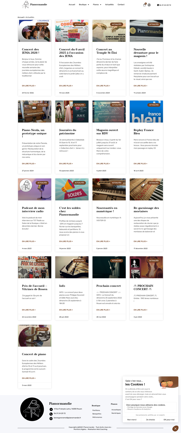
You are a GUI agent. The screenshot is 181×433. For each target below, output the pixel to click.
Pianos (96, 4)
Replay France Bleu (144, 132)
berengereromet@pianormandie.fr (67, 418)
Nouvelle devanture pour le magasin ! (146, 52)
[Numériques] (119, 413)
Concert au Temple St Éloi (106, 51)
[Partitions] (101, 410)
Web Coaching (102, 429)
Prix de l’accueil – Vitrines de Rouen (34, 287)
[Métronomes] (101, 417)
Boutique (83, 4)
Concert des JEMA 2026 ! (30, 51)
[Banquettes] (101, 414)
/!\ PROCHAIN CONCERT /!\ (143, 287)
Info (62, 285)
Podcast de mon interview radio (33, 210)
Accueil (72, 4)
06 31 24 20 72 (165, 5)
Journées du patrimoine (67, 132)
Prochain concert (108, 285)
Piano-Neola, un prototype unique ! (34, 133)
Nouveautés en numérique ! (106, 210)
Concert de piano (34, 354)
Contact (121, 4)
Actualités (109, 4)
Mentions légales (80, 429)
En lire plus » (29, 86)
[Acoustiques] (119, 410)
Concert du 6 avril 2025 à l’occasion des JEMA (72, 52)
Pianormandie (38, 5)
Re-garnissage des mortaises (146, 210)
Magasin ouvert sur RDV (107, 132)
